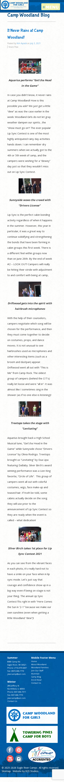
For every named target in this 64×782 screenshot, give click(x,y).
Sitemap (6, 771)
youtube (10, 758)
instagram (18, 758)
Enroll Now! (36, 680)
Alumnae (35, 673)
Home (34, 661)
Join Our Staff (37, 670)
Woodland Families (39, 667)
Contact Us (12, 701)
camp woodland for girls (32, 715)
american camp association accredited (41, 754)
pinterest (18, 750)
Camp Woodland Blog (28, 15)
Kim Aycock (22, 43)
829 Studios (31, 771)
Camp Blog (36, 676)
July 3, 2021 (35, 43)
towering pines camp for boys (32, 734)
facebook (10, 750)
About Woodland (38, 664)
